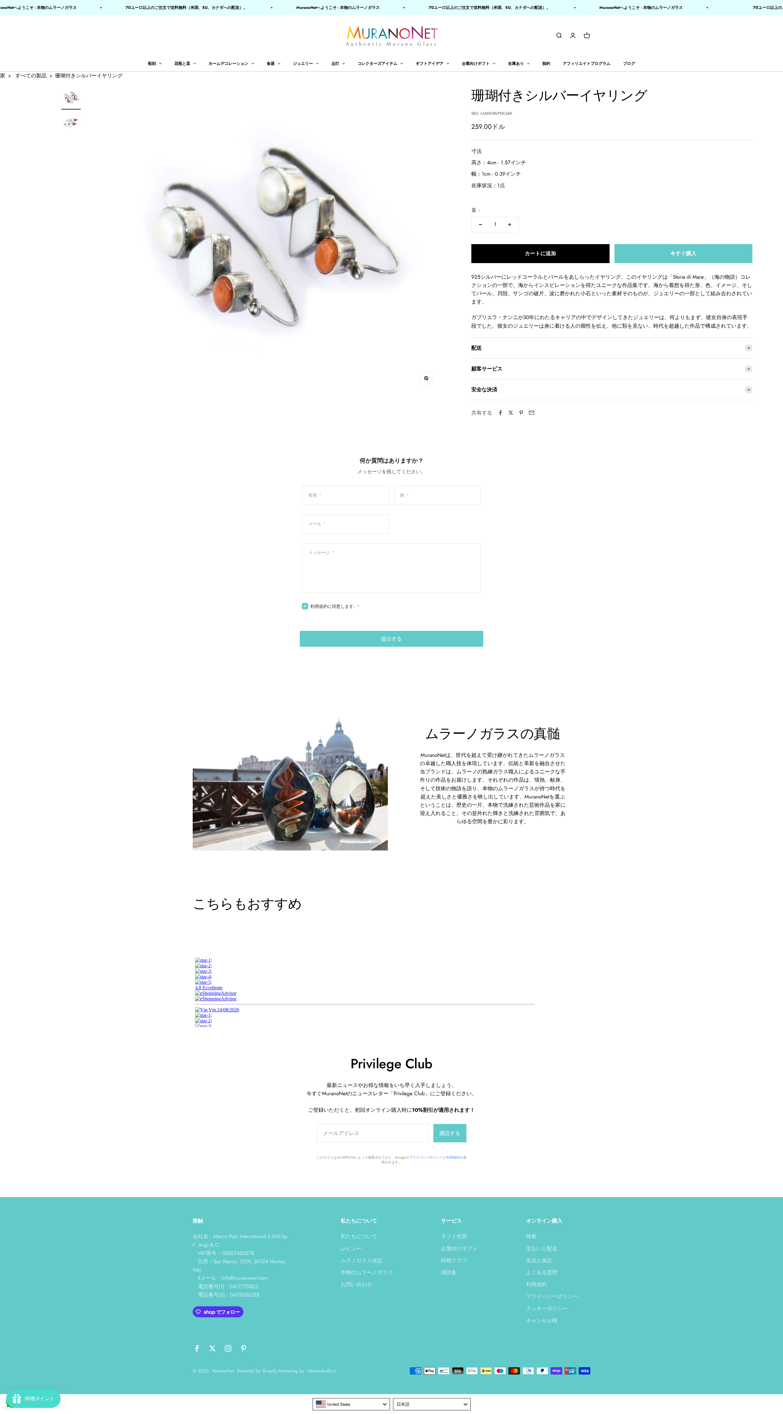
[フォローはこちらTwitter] (212, 1348)
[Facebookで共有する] (500, 412)
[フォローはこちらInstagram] (228, 1348)
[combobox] (351, 1404)
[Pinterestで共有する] (521, 412)
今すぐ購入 (683, 253)
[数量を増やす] (509, 224)
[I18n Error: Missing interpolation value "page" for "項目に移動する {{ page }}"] (71, 123)
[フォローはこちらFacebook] (197, 1348)
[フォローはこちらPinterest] (243, 1348)
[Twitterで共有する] (511, 412)
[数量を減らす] (480, 224)
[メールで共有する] (531, 412)
